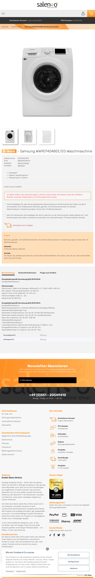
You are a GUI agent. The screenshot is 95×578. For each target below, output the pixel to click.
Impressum (10, 571)
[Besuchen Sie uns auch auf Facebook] (54, 535)
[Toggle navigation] (3, 13)
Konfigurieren (73, 562)
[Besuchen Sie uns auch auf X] (58, 535)
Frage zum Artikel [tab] (48, 273)
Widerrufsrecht (8, 454)
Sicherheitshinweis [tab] (27, 273)
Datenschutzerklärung (58, 369)
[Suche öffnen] (78, 13)
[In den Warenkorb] (3, 34)
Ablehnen (74, 568)
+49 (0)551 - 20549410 (47, 395)
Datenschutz (21, 571)
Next (92, 20)
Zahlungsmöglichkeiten (11, 417)
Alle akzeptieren (73, 555)
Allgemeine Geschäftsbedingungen (16, 436)
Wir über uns (7, 414)
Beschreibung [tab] (8, 273)
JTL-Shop (88, 575)
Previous (2, 20)
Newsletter (6, 425)
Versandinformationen (11, 421)
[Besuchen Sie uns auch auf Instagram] (63, 535)
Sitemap (5, 443)
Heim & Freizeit (23, 163)
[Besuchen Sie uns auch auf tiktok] (50, 535)
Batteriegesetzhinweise (12, 451)
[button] (83, 13)
